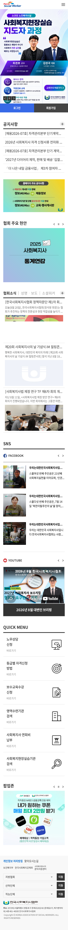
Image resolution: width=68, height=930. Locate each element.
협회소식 (9, 293)
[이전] (5, 98)
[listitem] (34, 133)
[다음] (14, 98)
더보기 (62, 124)
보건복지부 (8, 867)
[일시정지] (9, 98)
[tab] (10, 124)
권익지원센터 (40, 868)
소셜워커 (48, 293)
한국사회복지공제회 (24, 867)
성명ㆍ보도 (29, 293)
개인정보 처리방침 (13, 861)
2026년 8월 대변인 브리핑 (34, 609)
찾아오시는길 (31, 861)
